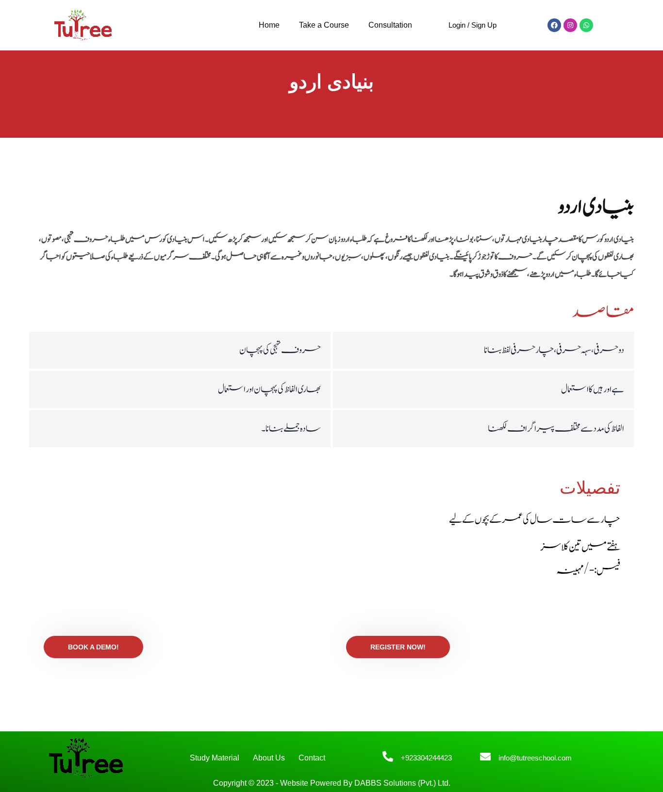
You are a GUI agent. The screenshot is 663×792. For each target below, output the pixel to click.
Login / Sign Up (472, 25)
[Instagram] (570, 25)
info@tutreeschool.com (535, 758)
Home (269, 25)
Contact (311, 758)
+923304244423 (426, 758)
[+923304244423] (387, 756)
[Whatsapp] (586, 25)
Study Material (214, 758)
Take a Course (324, 25)
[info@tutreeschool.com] (485, 756)
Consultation (390, 25)
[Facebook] (554, 25)
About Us (269, 758)
